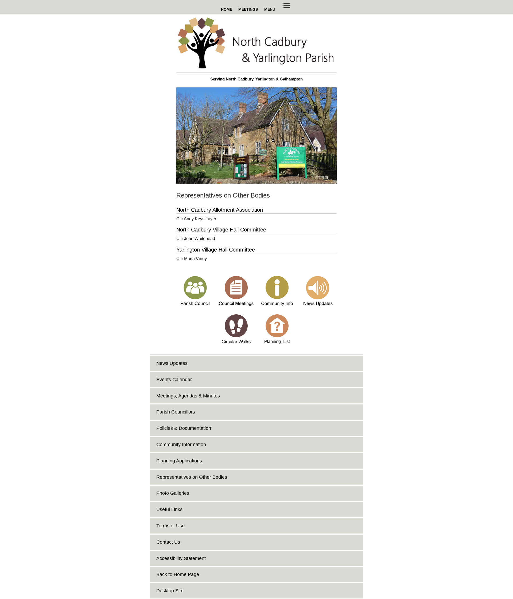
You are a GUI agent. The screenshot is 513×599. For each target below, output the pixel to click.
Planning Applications (179, 460)
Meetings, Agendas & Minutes (188, 396)
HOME (226, 9)
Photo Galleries (172, 493)
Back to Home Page (177, 574)
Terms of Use (170, 525)
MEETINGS (248, 9)
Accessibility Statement (181, 558)
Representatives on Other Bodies (191, 477)
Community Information (181, 444)
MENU (269, 9)
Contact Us (168, 542)
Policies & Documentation (183, 428)
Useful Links (169, 509)
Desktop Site (170, 590)
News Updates (172, 363)
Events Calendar (174, 379)
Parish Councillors (175, 412)
